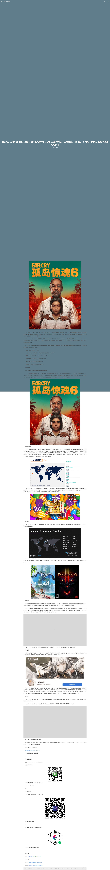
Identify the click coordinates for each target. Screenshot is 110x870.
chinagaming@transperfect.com (32, 810)
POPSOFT (7, 2)
